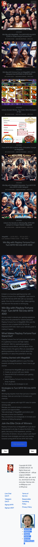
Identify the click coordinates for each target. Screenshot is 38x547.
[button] (33, 3)
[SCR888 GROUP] (4, 3)
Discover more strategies (10, 436)
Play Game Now (19, 444)
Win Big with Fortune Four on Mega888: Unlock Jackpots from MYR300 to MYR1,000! (19, 73)
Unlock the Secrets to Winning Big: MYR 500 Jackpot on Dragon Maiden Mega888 (19, 224)
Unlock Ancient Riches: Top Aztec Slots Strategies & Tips (19, 111)
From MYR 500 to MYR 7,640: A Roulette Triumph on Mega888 (19, 148)
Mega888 (19, 32)
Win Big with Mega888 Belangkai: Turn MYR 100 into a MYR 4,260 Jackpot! (19, 186)
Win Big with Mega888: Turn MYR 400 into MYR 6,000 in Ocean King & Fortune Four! (19, 35)
